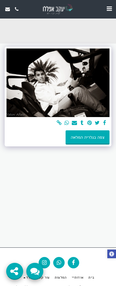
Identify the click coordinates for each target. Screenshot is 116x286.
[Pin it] (89, 123)
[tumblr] (82, 123)
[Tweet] (97, 123)
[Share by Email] (74, 123)
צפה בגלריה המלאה (88, 137)
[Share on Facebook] (105, 123)
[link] (59, 123)
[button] (109, 8)
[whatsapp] (67, 123)
